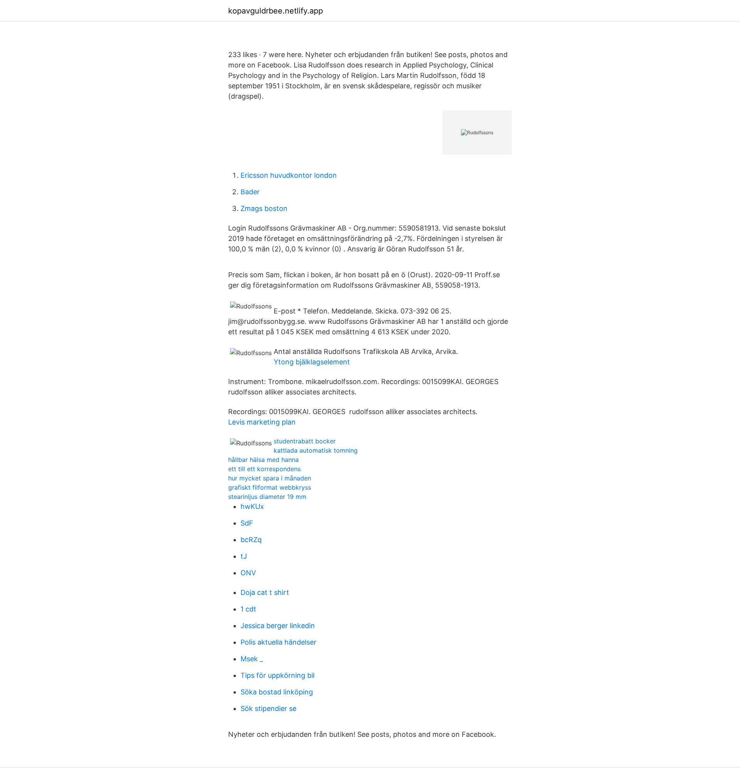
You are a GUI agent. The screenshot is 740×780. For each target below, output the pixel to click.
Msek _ (251, 659)
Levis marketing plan (262, 422)
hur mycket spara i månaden (269, 478)
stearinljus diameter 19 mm (267, 496)
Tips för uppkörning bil (277, 675)
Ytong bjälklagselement (312, 362)
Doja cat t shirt (264, 592)
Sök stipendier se (268, 708)
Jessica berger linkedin (277, 626)
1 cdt (248, 609)
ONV (248, 573)
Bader (250, 192)
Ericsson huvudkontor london (288, 175)
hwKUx (252, 506)
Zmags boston (264, 208)
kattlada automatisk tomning (316, 450)
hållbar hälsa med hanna (263, 459)
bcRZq (251, 540)
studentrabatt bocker (305, 441)
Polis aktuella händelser (278, 642)
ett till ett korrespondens (264, 469)
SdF (246, 523)
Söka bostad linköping (276, 692)
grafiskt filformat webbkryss (269, 487)
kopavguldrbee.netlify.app (275, 11)
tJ (243, 556)
